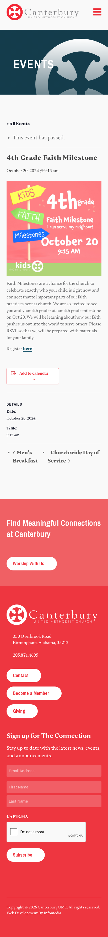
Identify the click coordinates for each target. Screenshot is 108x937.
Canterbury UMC (43, 12)
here (27, 348)
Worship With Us (28, 563)
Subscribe (22, 855)
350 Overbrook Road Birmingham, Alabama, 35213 (40, 639)
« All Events (18, 124)
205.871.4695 (25, 655)
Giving (19, 711)
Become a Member (31, 693)
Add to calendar (34, 373)
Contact (21, 675)
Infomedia (52, 913)
